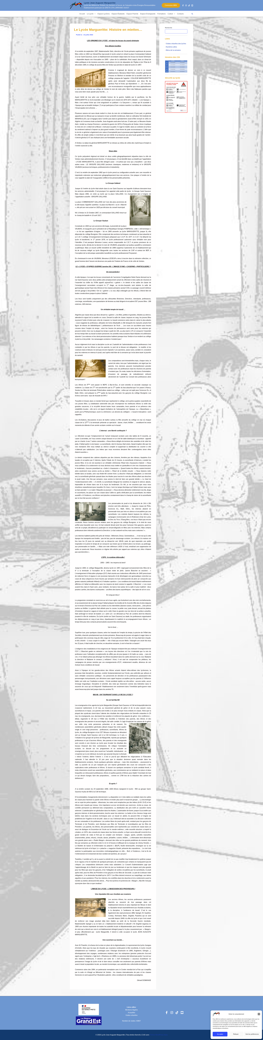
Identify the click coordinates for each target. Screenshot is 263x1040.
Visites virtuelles (131, 1015)
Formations (161, 14)
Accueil (82, 14)
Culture (170, 14)
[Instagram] (186, 5)
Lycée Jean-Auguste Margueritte (99, 3)
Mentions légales (131, 1010)
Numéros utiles (171, 47)
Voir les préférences (252, 1034)
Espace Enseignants (147, 14)
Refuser (236, 1034)
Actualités (131, 1012)
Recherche (168, 27)
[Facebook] (183, 5)
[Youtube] (182, 1012)
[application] (94, 14)
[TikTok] (189, 5)
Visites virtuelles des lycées (176, 43)
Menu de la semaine (173, 50)
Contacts (180, 14)
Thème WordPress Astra (159, 1035)
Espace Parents (132, 14)
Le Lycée (90, 14)
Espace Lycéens (104, 14)
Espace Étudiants (118, 14)
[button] (259, 1014)
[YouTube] (192, 5)
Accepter (220, 1034)
